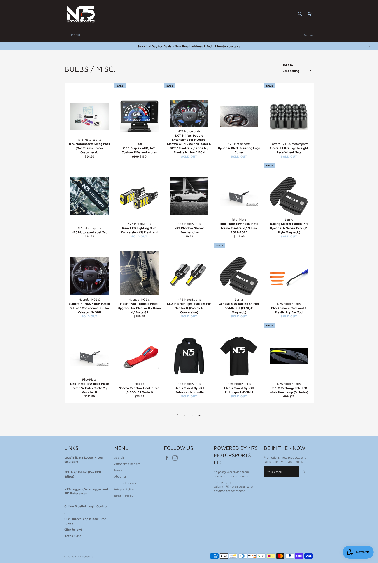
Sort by (287, 65)
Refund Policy (123, 495)
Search (119, 457)
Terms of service (125, 483)
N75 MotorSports (84, 556)
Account (308, 35)
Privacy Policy (124, 489)
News (118, 470)
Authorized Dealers (127, 464)
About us (120, 476)
